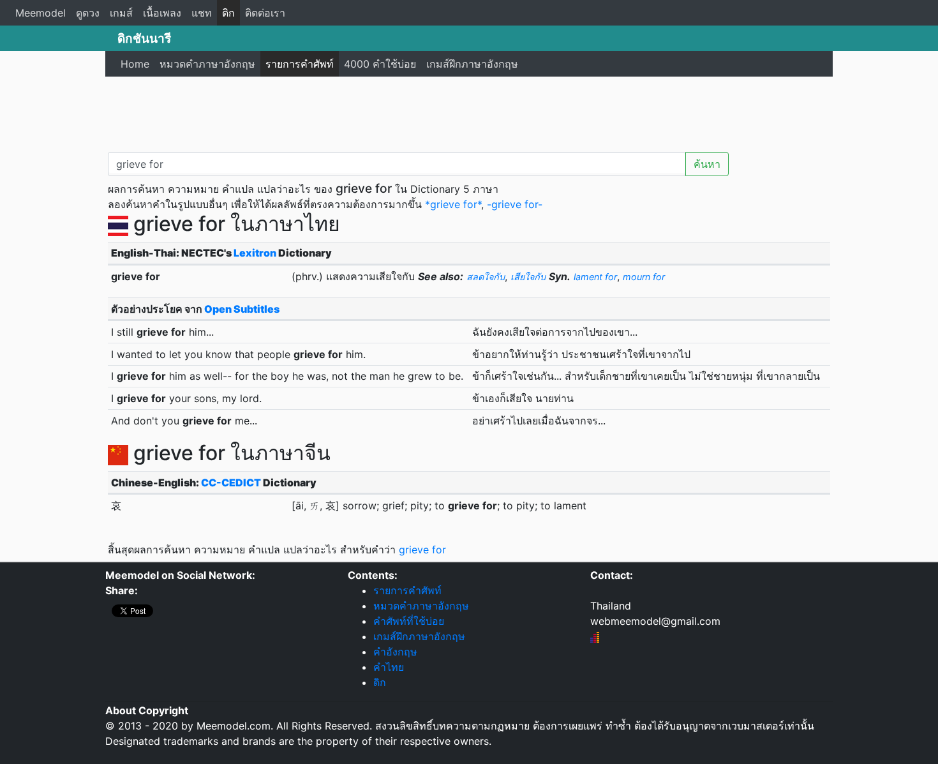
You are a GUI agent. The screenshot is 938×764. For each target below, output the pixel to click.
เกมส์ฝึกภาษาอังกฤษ (472, 63)
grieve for (422, 549)
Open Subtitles (241, 309)
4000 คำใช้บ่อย (380, 63)
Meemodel (40, 12)
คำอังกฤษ (395, 651)
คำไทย (388, 667)
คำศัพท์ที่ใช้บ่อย (408, 621)
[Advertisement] (469, 111)
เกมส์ (121, 12)
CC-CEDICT (231, 482)
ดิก (228, 12)
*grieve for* (453, 204)
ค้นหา (707, 164)
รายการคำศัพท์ (299, 63)
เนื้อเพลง (162, 12)
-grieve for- (514, 204)
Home (135, 63)
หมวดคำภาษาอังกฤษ (207, 63)
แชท (201, 12)
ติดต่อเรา (265, 12)
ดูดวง (88, 12)
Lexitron (255, 252)
